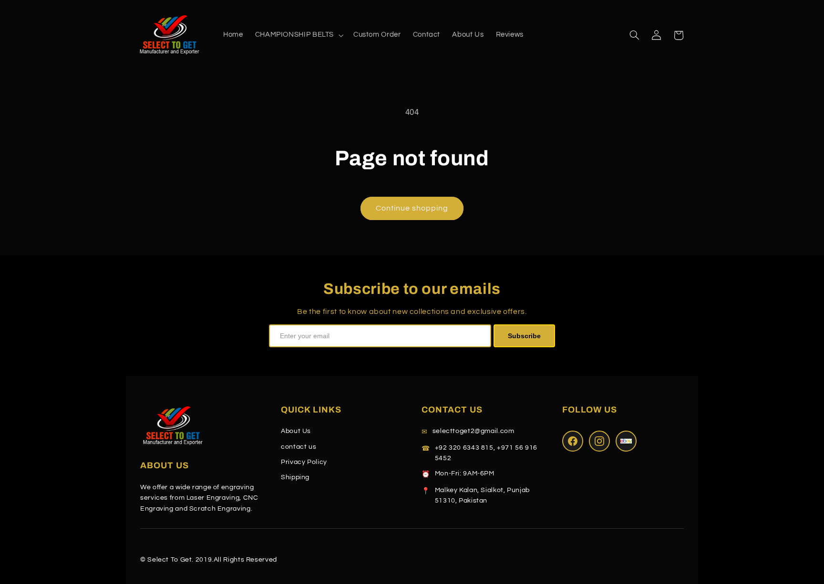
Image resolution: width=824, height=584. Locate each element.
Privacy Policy (304, 462)
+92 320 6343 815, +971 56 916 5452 (486, 453)
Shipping (295, 477)
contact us (298, 446)
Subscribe (524, 336)
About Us (296, 431)
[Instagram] (599, 441)
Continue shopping (412, 208)
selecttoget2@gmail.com (474, 431)
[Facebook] (572, 441)
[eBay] (626, 441)
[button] (298, 35)
